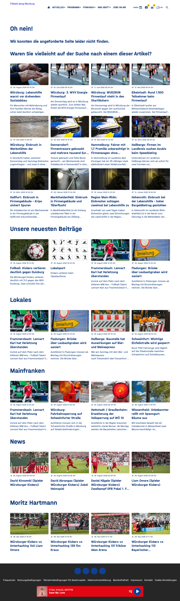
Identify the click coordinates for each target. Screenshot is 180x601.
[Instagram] (86, 571)
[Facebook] (77, 571)
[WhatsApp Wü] (102, 571)
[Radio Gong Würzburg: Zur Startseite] (22, 7)
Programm (73, 7)
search (167, 7)
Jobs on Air (119, 7)
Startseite (48, 7)
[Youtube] (94, 571)
